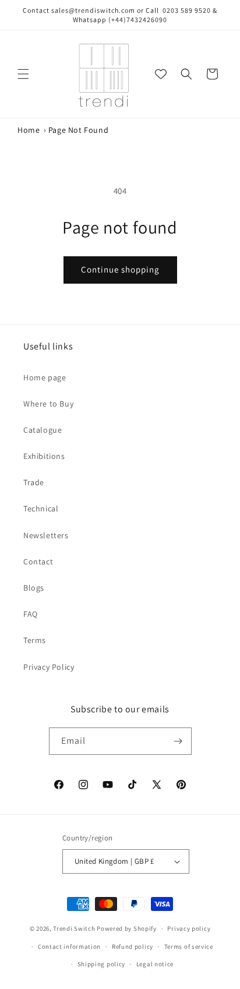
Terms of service (188, 946)
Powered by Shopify (127, 928)
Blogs (33, 587)
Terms (34, 640)
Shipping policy (101, 964)
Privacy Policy (48, 667)
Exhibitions (44, 456)
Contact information (69, 946)
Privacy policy (188, 928)
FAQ (30, 614)
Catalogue (42, 430)
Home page (44, 377)
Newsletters (46, 535)
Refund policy (132, 946)
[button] (23, 74)
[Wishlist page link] (161, 74)
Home (28, 130)
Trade (33, 482)
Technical (40, 508)
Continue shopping (120, 269)
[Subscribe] (178, 741)
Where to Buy (48, 403)
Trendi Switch (74, 928)
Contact (38, 561)
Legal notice (155, 964)
